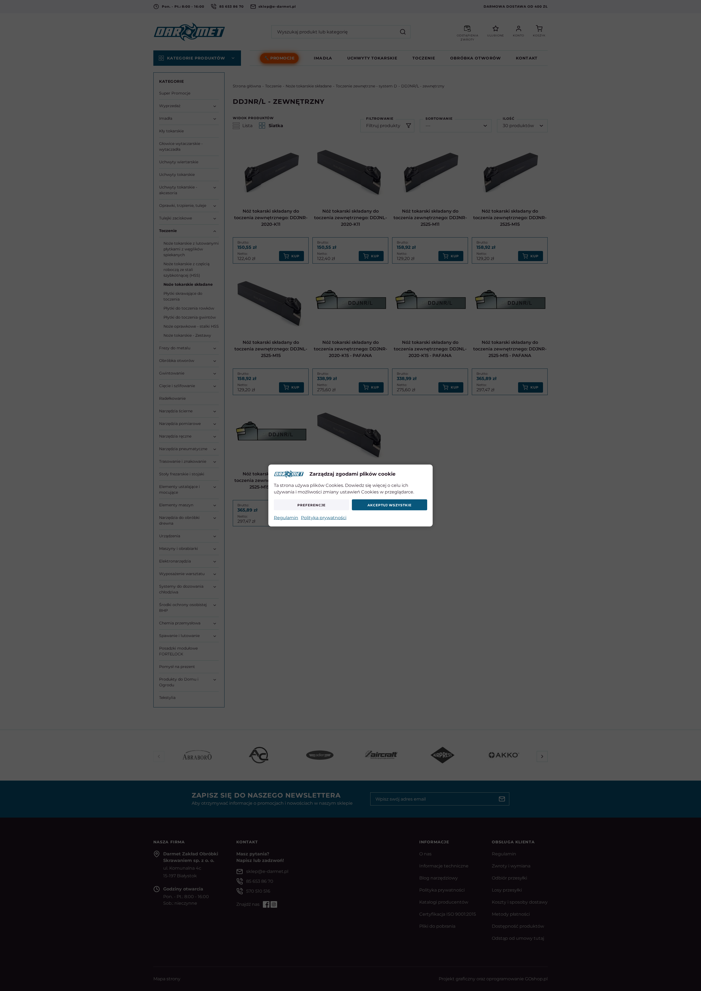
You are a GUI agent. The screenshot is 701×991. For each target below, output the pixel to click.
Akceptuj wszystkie (389, 505)
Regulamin (286, 517)
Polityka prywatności (323, 517)
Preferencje (311, 505)
